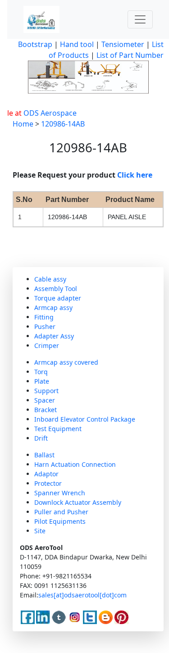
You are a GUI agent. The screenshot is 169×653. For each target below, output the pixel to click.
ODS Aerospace (47, 113)
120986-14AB (63, 124)
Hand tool (77, 44)
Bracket (45, 409)
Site (40, 530)
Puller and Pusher (61, 511)
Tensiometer (122, 44)
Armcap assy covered (66, 362)
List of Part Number (130, 55)
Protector (48, 483)
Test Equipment (58, 428)
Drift (41, 438)
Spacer (44, 400)
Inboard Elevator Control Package (84, 419)
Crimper (46, 345)
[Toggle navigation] (140, 19)
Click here (134, 175)
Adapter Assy (54, 336)
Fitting (44, 317)
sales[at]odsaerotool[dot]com (82, 595)
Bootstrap (35, 44)
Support (46, 390)
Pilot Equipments (60, 521)
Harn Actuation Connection (75, 464)
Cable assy (50, 279)
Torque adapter (57, 298)
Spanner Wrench (59, 493)
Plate (41, 381)
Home (23, 124)
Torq (41, 371)
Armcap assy (53, 307)
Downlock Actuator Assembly (77, 502)
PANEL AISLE (127, 217)
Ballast (44, 455)
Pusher (44, 326)
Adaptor (46, 474)
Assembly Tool (55, 288)
